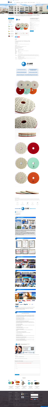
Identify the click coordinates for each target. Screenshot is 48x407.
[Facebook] (17, 36)
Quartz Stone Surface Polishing (26, 393)
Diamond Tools (10, 394)
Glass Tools (22, 2)
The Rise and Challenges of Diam (26, 396)
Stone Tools (25, 2)
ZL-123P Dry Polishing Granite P (18, 386)
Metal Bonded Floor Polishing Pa (12, 26)
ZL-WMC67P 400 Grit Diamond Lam (12, 33)
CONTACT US (33, 2)
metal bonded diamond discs (17, 394)
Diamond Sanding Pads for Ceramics (17, 399)
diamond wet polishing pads (17, 398)
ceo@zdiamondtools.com (17, 0)
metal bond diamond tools (17, 393)
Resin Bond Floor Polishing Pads (12, 28)
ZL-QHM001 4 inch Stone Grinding (31, 386)
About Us (29, 2)
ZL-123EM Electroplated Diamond (24, 386)
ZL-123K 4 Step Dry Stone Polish (11, 386)
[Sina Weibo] (18, 36)
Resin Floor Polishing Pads (17, 395)
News (31, 2)
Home (14, 2)
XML (9, 400)
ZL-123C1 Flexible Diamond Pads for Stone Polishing (22, 358)
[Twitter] (16, 36)
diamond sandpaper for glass (17, 399)
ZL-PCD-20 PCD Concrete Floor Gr (12, 31)
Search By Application (10, 22)
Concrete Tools (18, 2)
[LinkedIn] (15, 36)
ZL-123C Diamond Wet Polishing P (12, 36)
